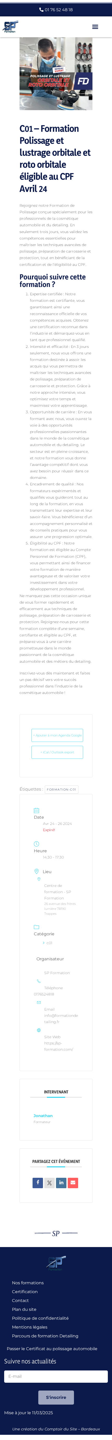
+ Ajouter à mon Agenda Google (57, 735)
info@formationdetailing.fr (61, 1018)
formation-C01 (61, 789)
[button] (95, 27)
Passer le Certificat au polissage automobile (53, 1348)
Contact (20, 1300)
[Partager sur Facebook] (38, 1183)
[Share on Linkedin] (61, 1183)
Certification (25, 1291)
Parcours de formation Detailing (45, 1335)
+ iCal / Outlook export (57, 752)
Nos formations (28, 1282)
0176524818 (44, 994)
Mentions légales (29, 1327)
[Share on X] (49, 1183)
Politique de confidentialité (40, 1318)
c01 (49, 943)
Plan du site (24, 1309)
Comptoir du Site (61, 1429)
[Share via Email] (73, 1183)
